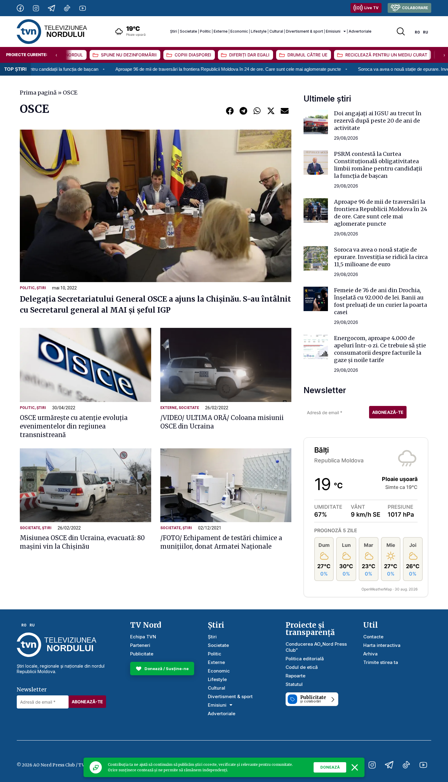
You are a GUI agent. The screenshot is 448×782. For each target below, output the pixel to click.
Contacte (373, 637)
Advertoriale (360, 31)
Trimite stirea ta (380, 662)
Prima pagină (38, 92)
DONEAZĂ (330, 767)
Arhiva (370, 654)
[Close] (354, 767)
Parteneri (140, 645)
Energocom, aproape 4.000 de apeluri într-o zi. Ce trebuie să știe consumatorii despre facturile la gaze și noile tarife (380, 349)
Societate (188, 31)
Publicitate (141, 654)
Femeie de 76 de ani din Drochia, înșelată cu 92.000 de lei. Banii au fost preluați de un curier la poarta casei (380, 301)
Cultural (276, 31)
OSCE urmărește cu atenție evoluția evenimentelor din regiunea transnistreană (74, 426)
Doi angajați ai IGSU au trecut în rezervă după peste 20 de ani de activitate (377, 120)
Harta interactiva (381, 645)
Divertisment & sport (304, 31)
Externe (221, 31)
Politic (205, 31)
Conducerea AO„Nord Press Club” (316, 647)
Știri (173, 31)
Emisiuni (333, 31)
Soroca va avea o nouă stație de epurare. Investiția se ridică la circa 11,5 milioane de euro (381, 257)
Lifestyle (259, 31)
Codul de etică (302, 667)
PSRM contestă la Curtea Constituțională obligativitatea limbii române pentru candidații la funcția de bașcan (378, 164)
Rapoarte (295, 676)
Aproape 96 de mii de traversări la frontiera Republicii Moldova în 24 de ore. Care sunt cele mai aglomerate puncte (190, 69)
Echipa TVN (143, 637)
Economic (239, 31)
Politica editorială (305, 659)
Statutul (294, 684)
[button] (229, 110)
